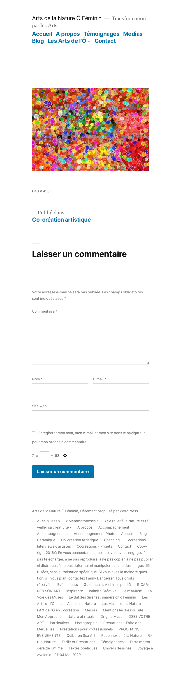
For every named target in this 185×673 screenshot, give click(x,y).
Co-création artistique (79, 540)
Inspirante (74, 591)
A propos (68, 33)
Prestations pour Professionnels (86, 629)
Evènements (67, 584)
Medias (133, 33)
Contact (105, 40)
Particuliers (59, 623)
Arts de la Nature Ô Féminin (67, 18)
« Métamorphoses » (82, 521)
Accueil (42, 33)
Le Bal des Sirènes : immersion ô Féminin (102, 597)
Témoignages (101, 33)
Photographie (86, 623)
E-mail (99, 379)
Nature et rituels (81, 616)
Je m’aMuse (132, 591)
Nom (37, 379)
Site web (39, 406)
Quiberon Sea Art (81, 635)
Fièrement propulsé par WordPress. (109, 511)
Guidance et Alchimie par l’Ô (107, 584)
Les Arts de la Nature (78, 603)
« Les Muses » (48, 521)
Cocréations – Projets (94, 546)
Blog (38, 40)
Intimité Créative (103, 591)
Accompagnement (113, 527)
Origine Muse (111, 616)
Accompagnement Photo (94, 534)
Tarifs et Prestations (78, 642)
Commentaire (44, 311)
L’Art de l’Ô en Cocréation (58, 610)
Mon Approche (49, 616)
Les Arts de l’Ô (67, 40)
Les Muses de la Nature (121, 603)
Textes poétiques (83, 648)
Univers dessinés (117, 648)
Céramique (46, 540)
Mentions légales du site (123, 610)
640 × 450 (41, 191)
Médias (91, 610)
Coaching (112, 540)
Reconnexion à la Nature (121, 635)
